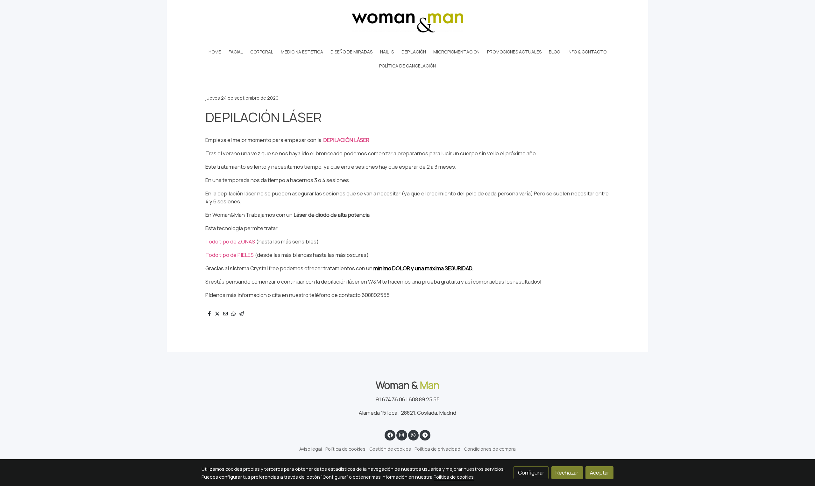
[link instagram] (402, 434)
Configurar (531, 472)
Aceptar (599, 472)
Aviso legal (310, 449)
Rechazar (567, 472)
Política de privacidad (437, 449)
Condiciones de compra (490, 449)
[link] (407, 22)
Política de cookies (345, 449)
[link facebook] (390, 434)
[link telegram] (425, 434)
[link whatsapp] (413, 434)
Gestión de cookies (390, 449)
